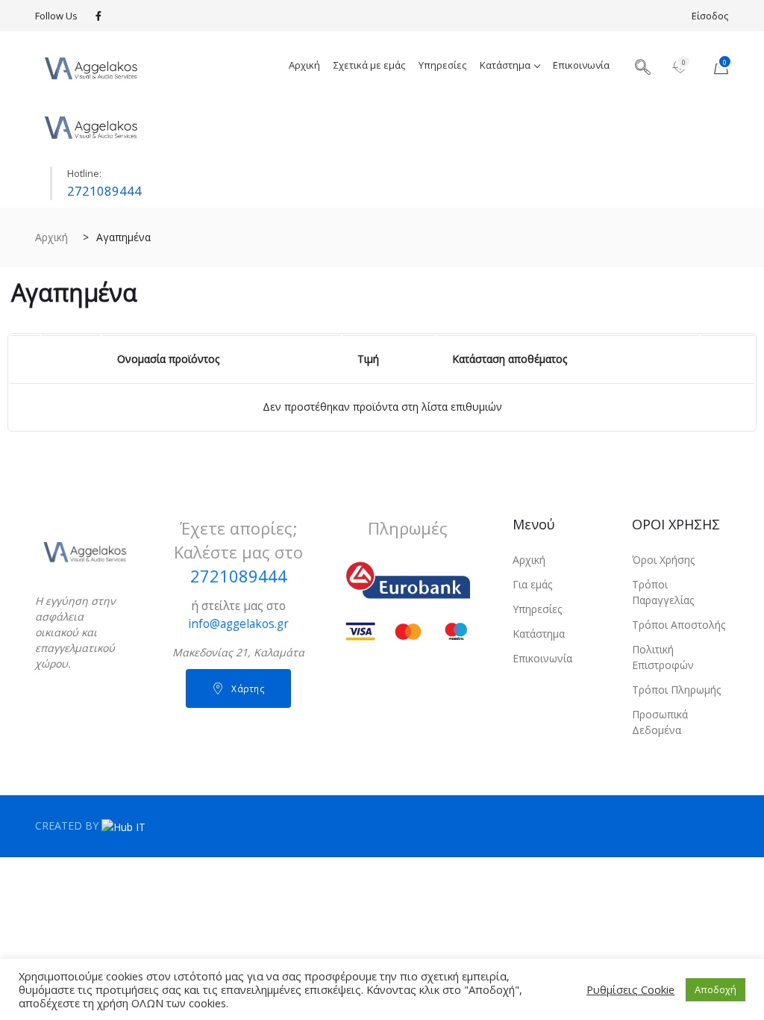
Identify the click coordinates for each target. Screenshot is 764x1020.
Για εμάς (532, 584)
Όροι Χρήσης (663, 560)
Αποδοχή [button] (715, 989)
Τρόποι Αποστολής (678, 625)
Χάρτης (248, 688)
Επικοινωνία (581, 65)
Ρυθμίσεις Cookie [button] (630, 989)
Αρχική (304, 65)
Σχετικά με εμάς (369, 65)
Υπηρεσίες (442, 65)
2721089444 (104, 190)
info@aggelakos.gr (238, 624)
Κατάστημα (505, 65)
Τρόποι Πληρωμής (676, 689)
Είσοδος (710, 15)
